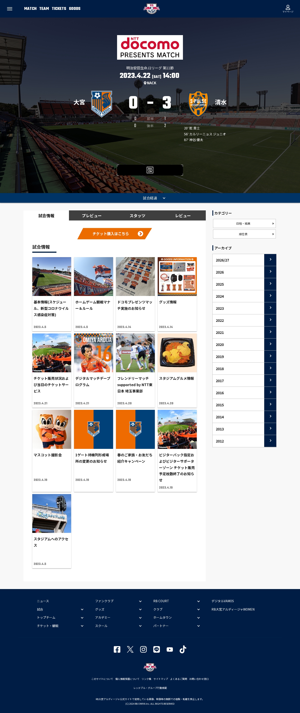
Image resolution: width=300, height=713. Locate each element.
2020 (220, 344)
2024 (220, 296)
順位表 (243, 234)
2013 (220, 429)
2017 (220, 380)
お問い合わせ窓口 (199, 679)
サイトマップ (161, 679)
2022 (220, 320)
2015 (220, 404)
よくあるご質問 (178, 679)
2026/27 (222, 260)
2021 (220, 332)
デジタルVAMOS (222, 601)
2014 (220, 416)
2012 (220, 441)
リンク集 (146, 679)
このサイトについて (102, 679)
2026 (220, 272)
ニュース (43, 601)
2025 (220, 284)
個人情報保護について (127, 679)
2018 (220, 368)
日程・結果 (243, 223)
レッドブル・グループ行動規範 (150, 688)
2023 (220, 308)
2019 (220, 356)
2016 (220, 392)
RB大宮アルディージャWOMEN (233, 609)
